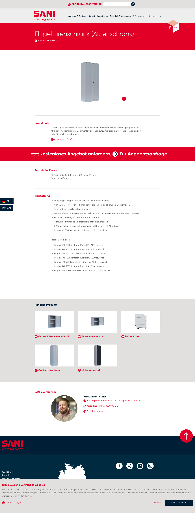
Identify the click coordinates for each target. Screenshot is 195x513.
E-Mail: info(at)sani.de (97, 411)
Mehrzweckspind (91, 370)
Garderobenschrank (49, 370)
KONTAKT (6, 208)
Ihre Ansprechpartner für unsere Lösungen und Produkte (113, 401)
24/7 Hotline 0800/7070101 (86, 4)
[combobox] (7, 201)
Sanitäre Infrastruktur (98, 16)
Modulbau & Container (77, 16)
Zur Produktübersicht (48, 41)
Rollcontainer (132, 336)
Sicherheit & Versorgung (120, 16)
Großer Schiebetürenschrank (54, 336)
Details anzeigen (13, 503)
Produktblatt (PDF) (63, 139)
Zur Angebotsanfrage (143, 154)
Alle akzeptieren (179, 503)
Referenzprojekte (140, 16)
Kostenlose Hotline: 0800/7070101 (103, 406)
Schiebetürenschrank (93, 336)
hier (29, 496)
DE (8, 201)
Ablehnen (157, 503)
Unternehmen (155, 16)
